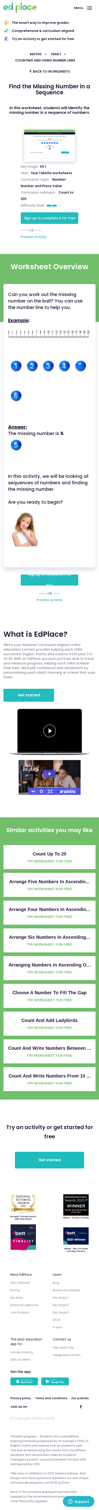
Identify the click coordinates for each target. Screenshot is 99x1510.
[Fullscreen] (50, 791)
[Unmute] (32, 791)
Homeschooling (21, 1352)
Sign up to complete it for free (49, 218)
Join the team (20, 1312)
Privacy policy (20, 1398)
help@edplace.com (67, 1355)
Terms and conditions (51, 1398)
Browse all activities (66, 1290)
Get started (29, 695)
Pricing (15, 1290)
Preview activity (49, 600)
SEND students (20, 1360)
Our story (16, 1298)
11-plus (57, 1327)
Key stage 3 (61, 1312)
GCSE (57, 1320)
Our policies (80, 1398)
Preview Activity (34, 237)
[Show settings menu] (41, 791)
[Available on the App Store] (24, 1381)
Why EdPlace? (20, 1283)
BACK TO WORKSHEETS (51, 71)
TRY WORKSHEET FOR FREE (49, 861)
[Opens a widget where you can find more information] (78, 1502)
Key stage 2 (61, 1305)
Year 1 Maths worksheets (51, 173)
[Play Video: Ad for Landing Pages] (50, 774)
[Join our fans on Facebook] (80, 1406)
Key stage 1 (60, 1298)
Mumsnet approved (24, 1305)
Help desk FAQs (63, 1347)
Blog (56, 1283)
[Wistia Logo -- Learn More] (68, 791)
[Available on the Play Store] (55, 1381)
